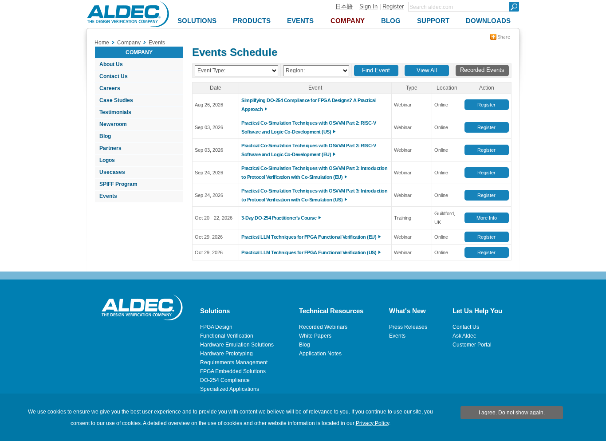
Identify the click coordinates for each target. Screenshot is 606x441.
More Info (486, 217)
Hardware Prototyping (226, 353)
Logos (107, 160)
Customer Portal (472, 345)
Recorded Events (482, 70)
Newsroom (113, 124)
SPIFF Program (118, 184)
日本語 (344, 6)
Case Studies (116, 100)
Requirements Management (234, 362)
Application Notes (320, 353)
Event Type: (211, 70)
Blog (105, 136)
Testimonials (115, 112)
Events (108, 196)
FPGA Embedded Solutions (233, 371)
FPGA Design (216, 327)
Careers (109, 88)
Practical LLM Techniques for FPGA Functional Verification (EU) (308, 237)
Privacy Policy (372, 423)
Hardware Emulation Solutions (237, 345)
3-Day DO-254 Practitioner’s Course (278, 217)
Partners (110, 148)
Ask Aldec (464, 336)
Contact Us (113, 76)
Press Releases (408, 327)
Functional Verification (226, 336)
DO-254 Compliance (225, 380)
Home (101, 42)
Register (393, 6)
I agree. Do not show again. (512, 413)
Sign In (368, 6)
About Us (111, 64)
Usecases (112, 172)
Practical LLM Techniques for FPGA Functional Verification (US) (308, 252)
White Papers (315, 336)
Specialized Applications (229, 389)
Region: (295, 70)
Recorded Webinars (323, 327)
